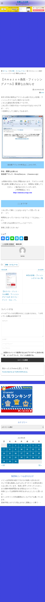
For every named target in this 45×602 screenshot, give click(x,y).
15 (10, 453)
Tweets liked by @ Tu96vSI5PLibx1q (14, 372)
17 (21, 453)
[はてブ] (17, 238)
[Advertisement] (22, 41)
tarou (42, 92)
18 (27, 453)
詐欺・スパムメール (11, 264)
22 (10, 457)
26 (33, 457)
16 (15, 453)
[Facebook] (3, 238)
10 (21, 449)
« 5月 (3, 465)
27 (39, 457)
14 (4, 453)
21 (4, 457)
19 (33, 453)
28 (4, 461)
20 (39, 453)
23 (15, 457)
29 (10, 461)
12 (33, 449)
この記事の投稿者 (8, 244)
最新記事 (19, 244)
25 (27, 457)
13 (39, 449)
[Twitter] (7, 238)
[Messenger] (21, 238)
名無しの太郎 (22, 2)
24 (21, 457)
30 (15, 461)
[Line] (12, 238)
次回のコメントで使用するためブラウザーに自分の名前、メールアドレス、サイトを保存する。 (23, 354)
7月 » (40, 465)
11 (27, 449)
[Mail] (26, 238)
